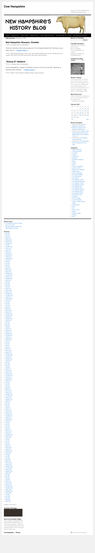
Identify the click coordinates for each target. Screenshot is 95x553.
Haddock (27, 72)
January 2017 (8, 352)
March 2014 (8, 409)
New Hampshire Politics (77, 188)
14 (77, 113)
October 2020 (8, 276)
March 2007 (8, 481)
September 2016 (9, 359)
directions (54, 53)
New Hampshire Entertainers (78, 181)
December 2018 (8, 313)
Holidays (74, 163)
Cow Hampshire (14, 6)
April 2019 (7, 307)
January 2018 (8, 332)
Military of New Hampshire (78, 169)
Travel (73, 216)
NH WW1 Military (76, 198)
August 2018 (8, 320)
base (33, 53)
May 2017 (7, 345)
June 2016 (7, 364)
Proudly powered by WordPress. (80, 532)
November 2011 (9, 434)
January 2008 (8, 464)
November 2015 (9, 375)
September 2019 (9, 298)
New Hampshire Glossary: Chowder (22, 42)
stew (36, 55)
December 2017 (8, 333)
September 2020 (9, 278)
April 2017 (7, 347)
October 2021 (8, 256)
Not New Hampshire (76, 199)
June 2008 (7, 456)
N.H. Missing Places (76, 176)
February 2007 (8, 482)
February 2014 (8, 410)
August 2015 (8, 380)
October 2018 (8, 317)
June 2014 (7, 404)
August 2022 (8, 250)
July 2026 (7, 233)
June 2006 (7, 496)
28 (77, 117)
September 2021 (9, 258)
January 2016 (8, 372)
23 (82, 115)
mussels (8, 55)
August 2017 (8, 340)
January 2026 (8, 241)
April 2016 (7, 367)
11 (88, 110)
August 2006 (8, 493)
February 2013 (8, 431)
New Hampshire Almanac (47, 35)
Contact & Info (15, 35)
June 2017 (7, 343)
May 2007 (7, 477)
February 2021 (8, 270)
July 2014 (7, 402)
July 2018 (7, 322)
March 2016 (8, 369)
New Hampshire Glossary (17, 53)
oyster (15, 55)
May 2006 (7, 498)
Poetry (73, 206)
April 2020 (7, 287)
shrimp (29, 55)
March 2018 (8, 328)
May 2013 (7, 426)
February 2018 (8, 330)
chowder (41, 53)
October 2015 (8, 377)
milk (61, 53)
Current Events (75, 156)
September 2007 (9, 471)
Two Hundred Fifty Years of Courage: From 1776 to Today (80, 142)
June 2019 (7, 303)
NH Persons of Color (77, 194)
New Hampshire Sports (77, 191)
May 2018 (7, 325)
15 (80, 113)
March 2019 (8, 308)
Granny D (21, 72)
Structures (74, 215)
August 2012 (8, 432)
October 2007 (8, 469)
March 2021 (8, 268)
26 (72, 117)
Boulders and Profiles (77, 149)
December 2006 (8, 486)
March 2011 (8, 446)
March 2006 (8, 501)
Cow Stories (75, 153)
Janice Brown (24, 44)
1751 (30, 53)
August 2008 (8, 452)
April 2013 (7, 427)
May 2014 (7, 405)
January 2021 (8, 271)
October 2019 (8, 297)
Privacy (18, 532)
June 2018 (7, 323)
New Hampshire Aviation (77, 179)
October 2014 (8, 397)
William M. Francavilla (77, 127)
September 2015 (9, 379)
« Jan (72, 119)
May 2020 (7, 285)
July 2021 (7, 261)
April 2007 (7, 479)
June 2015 (7, 384)
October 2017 (8, 337)
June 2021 (7, 263)
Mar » (88, 119)
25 (88, 115)
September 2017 (9, 338)
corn (51, 53)
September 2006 (9, 491)
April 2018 (7, 327)
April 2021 (7, 266)
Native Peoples (75, 178)
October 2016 (8, 357)
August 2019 (8, 300)
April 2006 (7, 499)
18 (88, 113)
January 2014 (8, 412)
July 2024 (7, 245)
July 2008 (7, 454)
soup (33, 55)
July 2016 (7, 362)
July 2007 (7, 474)
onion (11, 55)
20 (75, 115)
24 (85, 115)
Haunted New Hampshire (77, 159)
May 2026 (7, 235)
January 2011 (8, 449)
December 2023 (8, 246)
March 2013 (8, 429)
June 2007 (7, 476)
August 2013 (8, 421)
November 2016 (9, 355)
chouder (37, 53)
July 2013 (7, 422)
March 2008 (8, 461)
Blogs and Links (34, 35)
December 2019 (8, 293)
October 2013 (8, 417)
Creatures (74, 154)
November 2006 (9, 488)
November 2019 (9, 295)
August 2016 (8, 360)
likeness (32, 72)
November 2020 (9, 275)
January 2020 (8, 292)
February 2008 (8, 462)
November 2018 (9, 315)
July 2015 (7, 382)
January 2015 (8, 392)
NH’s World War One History (63, 35)
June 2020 (7, 283)
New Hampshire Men (77, 186)
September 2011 (9, 436)
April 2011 (7, 444)
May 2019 (7, 305)
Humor (73, 164)
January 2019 (8, 312)
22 (80, 115)
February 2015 (8, 390)
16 (82, 113)
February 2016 (8, 370)
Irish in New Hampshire (77, 166)
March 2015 (8, 389)
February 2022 (8, 253)
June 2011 (7, 441)
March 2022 (8, 251)
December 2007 (8, 466)
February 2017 (8, 350)
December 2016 (8, 354)
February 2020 (8, 290)
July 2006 (7, 494)
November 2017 (9, 335)
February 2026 (8, 240)
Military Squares (76, 171)
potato (21, 55)
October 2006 (8, 489)
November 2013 (9, 415)
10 (85, 110)
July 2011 (7, 439)
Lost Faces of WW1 (76, 168)
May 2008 (7, 457)
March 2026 (8, 238)
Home (7, 35)
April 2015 (7, 387)
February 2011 (8, 447)
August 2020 (8, 280)
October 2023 (8, 248)
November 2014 (9, 395)
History (12, 72)
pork (18, 55)
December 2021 (8, 255)
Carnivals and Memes (77, 151)
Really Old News (76, 209)
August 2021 (8, 260)
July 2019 (7, 302)
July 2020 (7, 282)
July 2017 (7, 342)
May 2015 (7, 385)
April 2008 (7, 459)
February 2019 (8, 310)
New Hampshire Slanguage (78, 189)
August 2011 (8, 437)
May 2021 (7, 265)
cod (48, 53)
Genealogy (74, 158)
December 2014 (8, 394)
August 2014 (8, 400)
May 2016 (7, 365)
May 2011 (7, 442)
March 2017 (8, 348)
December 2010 (8, 451)
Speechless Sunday (76, 213)
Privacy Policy (24, 35)
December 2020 (8, 273)
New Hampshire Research (80, 35)
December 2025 (8, 243)
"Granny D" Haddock (15, 61)
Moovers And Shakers (77, 173)
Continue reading (22, 50)
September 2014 (9, 399)
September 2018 (9, 318)
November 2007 (9, 467)
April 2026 (7, 236)
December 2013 (8, 414)
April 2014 (7, 407)
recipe (25, 55)
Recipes (74, 211)
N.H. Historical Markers (77, 174)
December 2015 (8, 374)
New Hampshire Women (77, 193)
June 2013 (7, 424)
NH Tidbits (74, 196)
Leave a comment (42, 55)
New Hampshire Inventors (78, 184)
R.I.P (73, 208)
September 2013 (9, 419)
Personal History (76, 204)
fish (59, 53)
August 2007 (8, 472)
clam (45, 53)
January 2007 (8, 484)
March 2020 (8, 288)
